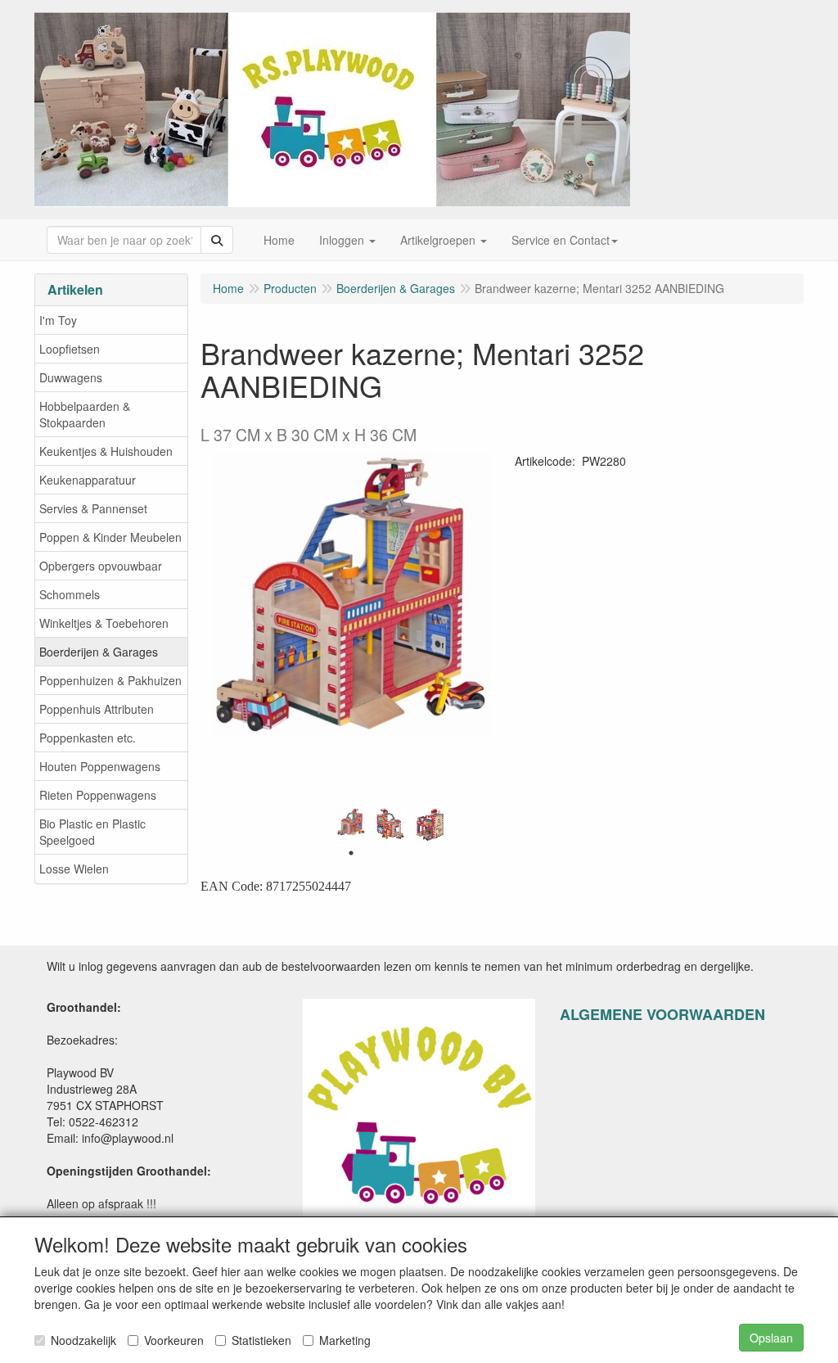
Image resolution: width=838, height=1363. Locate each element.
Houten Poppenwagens (99, 766)
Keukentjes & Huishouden (106, 451)
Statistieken (261, 1340)
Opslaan (771, 1337)
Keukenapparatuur (87, 480)
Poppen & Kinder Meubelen (110, 537)
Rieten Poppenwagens (97, 795)
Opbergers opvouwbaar (100, 565)
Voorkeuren (174, 1340)
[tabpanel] (351, 822)
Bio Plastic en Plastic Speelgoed (92, 831)
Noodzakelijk (83, 1340)
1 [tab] (351, 853)
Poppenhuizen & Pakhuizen (110, 680)
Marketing (345, 1340)
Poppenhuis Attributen (96, 709)
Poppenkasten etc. (87, 737)
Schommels (69, 594)
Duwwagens (70, 377)
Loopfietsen (69, 349)
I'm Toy (58, 320)
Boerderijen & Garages (98, 651)
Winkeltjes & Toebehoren (104, 623)
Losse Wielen (74, 868)
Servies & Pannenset (93, 508)
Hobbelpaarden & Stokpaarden (84, 414)
